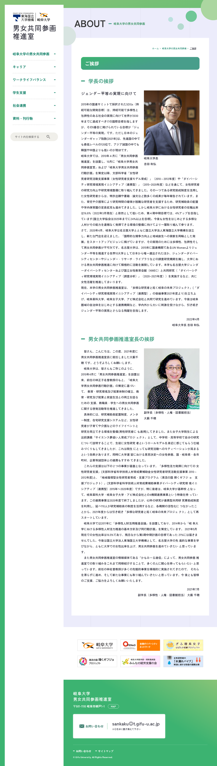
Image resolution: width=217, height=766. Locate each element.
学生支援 (19, 92)
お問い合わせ (83, 751)
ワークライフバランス (29, 79)
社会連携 (19, 105)
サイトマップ (105, 751)
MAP (113, 706)
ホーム (155, 48)
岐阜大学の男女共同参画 (31, 53)
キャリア (19, 66)
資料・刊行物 (23, 118)
